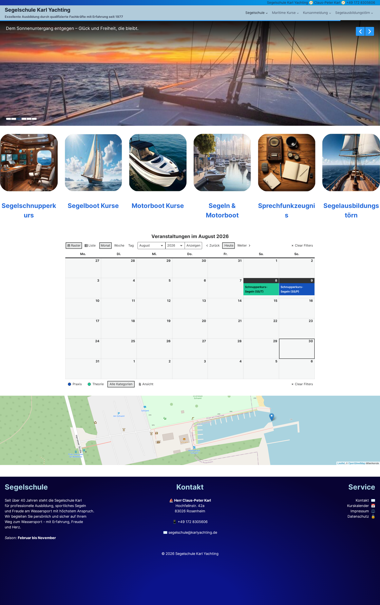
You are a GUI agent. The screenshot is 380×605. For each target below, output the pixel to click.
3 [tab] (18, 119)
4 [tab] (24, 119)
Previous (360, 31)
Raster (74, 246)
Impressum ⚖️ (363, 511)
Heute (228, 245)
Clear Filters (304, 245)
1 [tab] (8, 119)
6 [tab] (34, 119)
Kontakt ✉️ (365, 500)
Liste (90, 246)
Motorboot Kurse (158, 206)
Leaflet (341, 463)
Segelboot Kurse (93, 206)
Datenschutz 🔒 (361, 516)
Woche (119, 245)
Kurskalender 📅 (361, 506)
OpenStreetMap (356, 463)
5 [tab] (29, 119)
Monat (105, 245)
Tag (131, 245)
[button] (271, 417)
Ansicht (145, 385)
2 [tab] (13, 119)
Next (369, 31)
